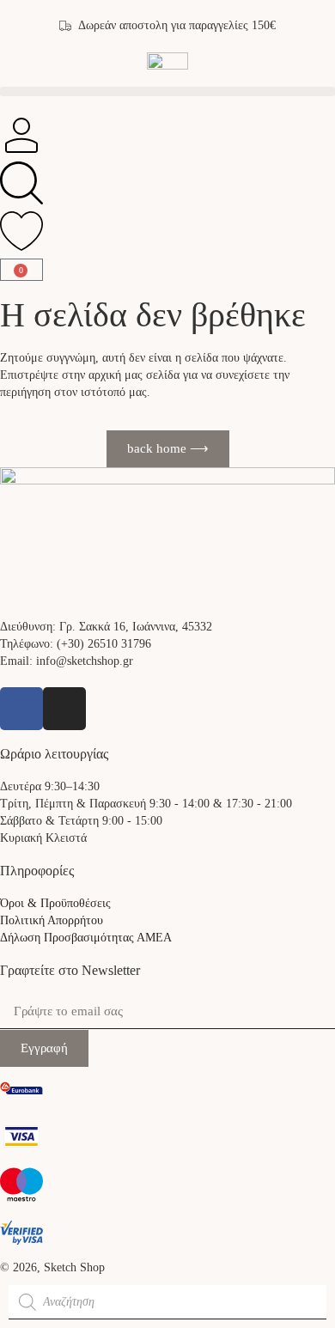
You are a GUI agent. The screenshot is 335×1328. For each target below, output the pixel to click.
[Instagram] (64, 708)
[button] (167, 91)
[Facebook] (21, 708)
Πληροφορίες (37, 870)
